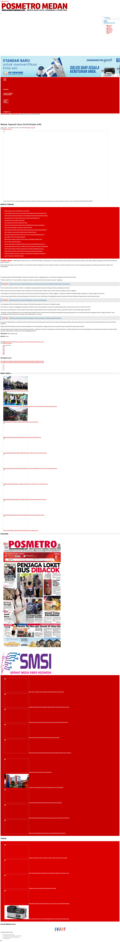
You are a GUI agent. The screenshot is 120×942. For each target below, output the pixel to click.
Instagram (110, 30)
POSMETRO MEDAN (6, 260)
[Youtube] (3, 353)
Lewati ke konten (5, 1)
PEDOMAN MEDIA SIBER (9, 934)
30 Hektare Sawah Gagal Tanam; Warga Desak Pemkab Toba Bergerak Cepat (22, 362)
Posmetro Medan (29, 341)
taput (42, 341)
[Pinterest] (3, 349)
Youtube (110, 32)
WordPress (110, 29)
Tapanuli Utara (37, 341)
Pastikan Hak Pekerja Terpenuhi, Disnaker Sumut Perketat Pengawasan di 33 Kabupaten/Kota (25, 484)
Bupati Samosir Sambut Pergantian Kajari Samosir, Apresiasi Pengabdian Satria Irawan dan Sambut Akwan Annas (30, 468)
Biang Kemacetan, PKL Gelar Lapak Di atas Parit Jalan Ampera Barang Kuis (20, 422)
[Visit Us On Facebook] (58, 931)
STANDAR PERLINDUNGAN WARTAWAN (12, 936)
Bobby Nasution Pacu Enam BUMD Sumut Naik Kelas (15, 390)
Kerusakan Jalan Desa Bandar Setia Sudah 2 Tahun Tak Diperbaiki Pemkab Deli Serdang (23, 515)
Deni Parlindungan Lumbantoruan (17, 341)
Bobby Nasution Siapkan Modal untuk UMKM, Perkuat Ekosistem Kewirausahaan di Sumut (24, 499)
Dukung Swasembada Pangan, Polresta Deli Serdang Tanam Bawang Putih (20, 530)
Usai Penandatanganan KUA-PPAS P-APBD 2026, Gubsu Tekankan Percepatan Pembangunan (25, 453)
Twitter (109, 26)
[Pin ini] (3, 367)
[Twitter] (3, 348)
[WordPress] (3, 350)
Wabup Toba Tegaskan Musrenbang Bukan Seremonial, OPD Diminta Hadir (22, 361)
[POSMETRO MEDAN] (34, 11)
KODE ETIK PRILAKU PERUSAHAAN (11, 937)
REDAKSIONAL (6, 938)
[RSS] (3, 354)
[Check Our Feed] (62, 931)
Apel (5, 341)
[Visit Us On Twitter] (55, 931)
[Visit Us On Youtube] (60, 931)
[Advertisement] (60, 45)
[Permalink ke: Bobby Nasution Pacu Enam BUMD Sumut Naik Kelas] (15, 389)
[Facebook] (3, 346)
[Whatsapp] (3, 370)
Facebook (110, 25)
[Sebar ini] (3, 364)
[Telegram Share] (3, 368)
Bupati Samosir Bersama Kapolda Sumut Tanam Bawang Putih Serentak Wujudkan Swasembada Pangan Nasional (30, 406)
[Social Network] (104, 24)
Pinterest (110, 28)
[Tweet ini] (3, 366)
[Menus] (1, 12)
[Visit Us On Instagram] (64, 931)
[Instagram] (3, 352)
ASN (8, 341)
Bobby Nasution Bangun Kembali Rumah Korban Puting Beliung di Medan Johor (22, 437)
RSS (108, 33)
